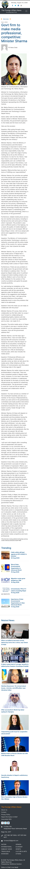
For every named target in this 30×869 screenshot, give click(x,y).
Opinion (18, 844)
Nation (3, 844)
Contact (3, 812)
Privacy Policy (5, 814)
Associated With (6, 819)
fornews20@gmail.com (11, 840)
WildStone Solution (16, 864)
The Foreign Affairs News (11, 11)
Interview (4, 854)
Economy (19, 847)
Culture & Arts (21, 851)
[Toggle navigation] (26, 11)
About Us (4, 810)
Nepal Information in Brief (9, 817)
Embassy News (6, 849)
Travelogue (5, 851)
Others (18, 854)
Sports (18, 849)
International (6, 847)
